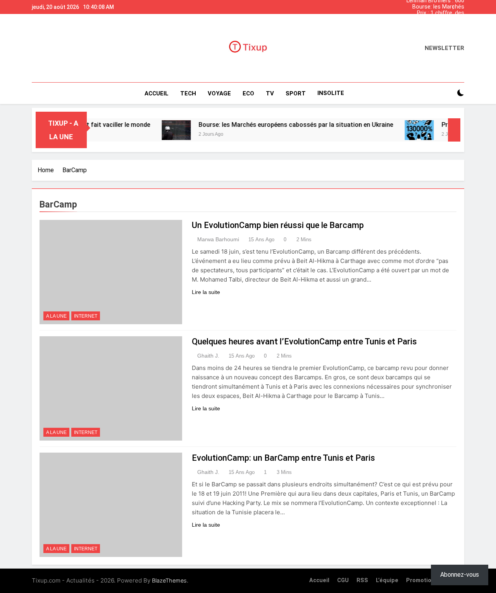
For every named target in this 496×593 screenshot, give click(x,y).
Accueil (157, 93)
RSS (362, 580)
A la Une (56, 316)
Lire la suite (206, 292)
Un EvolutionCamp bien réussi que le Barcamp (278, 225)
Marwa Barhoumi (218, 239)
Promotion (420, 580)
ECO (248, 93)
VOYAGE (219, 93)
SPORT (296, 93)
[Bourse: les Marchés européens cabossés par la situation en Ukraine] (164, 130)
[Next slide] (460, 5)
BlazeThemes (169, 580)
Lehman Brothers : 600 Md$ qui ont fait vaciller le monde (431, 25)
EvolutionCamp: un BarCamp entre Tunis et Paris (283, 458)
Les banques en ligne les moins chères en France (433, 19)
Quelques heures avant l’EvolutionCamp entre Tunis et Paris (304, 341)
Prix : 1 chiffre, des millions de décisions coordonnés (437, 13)
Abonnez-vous (459, 574)
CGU (343, 580)
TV (270, 93)
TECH (188, 93)
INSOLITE (330, 93)
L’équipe (387, 580)
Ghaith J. (208, 356)
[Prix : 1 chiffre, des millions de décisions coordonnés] (407, 130)
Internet (85, 316)
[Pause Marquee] (454, 130)
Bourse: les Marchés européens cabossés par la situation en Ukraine (432, 7)
